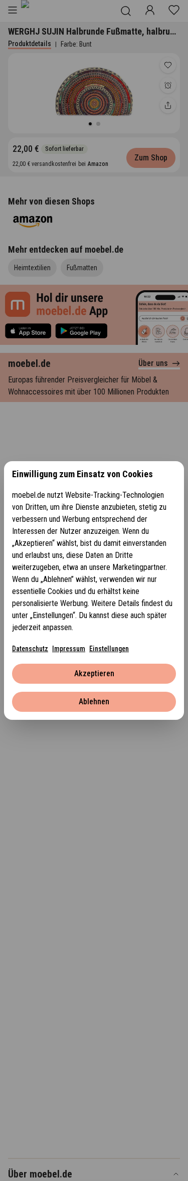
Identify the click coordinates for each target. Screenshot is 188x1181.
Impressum (68, 649)
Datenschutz (30, 649)
